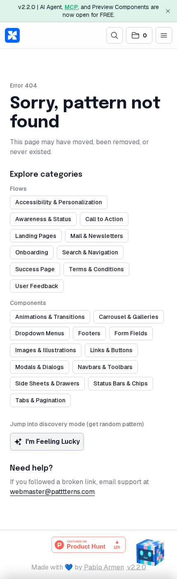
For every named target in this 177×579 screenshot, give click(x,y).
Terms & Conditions (96, 269)
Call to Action (104, 219)
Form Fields (130, 333)
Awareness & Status (43, 219)
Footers (89, 333)
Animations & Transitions (50, 317)
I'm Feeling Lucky (53, 441)
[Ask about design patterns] (149, 551)
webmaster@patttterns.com (52, 491)
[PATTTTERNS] (12, 35)
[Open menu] (164, 35)
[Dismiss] (168, 11)
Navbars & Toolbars (105, 367)
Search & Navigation (90, 252)
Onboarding (31, 252)
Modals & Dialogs (39, 367)
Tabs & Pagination (40, 400)
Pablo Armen (104, 567)
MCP (71, 7)
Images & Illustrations (45, 350)
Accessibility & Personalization (58, 202)
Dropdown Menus (39, 333)
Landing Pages (35, 236)
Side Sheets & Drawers (47, 383)
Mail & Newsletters (96, 236)
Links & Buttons (111, 350)
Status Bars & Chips (120, 383)
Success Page (35, 269)
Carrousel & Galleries (128, 317)
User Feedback (36, 286)
